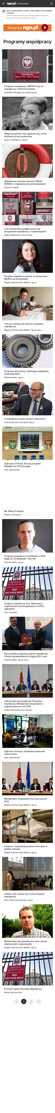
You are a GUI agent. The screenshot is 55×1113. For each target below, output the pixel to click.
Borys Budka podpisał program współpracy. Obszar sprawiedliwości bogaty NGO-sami (26, 655)
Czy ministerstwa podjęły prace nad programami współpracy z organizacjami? (25, 230)
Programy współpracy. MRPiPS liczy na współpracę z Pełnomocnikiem (23, 87)
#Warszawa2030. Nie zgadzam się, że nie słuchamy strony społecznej (25, 135)
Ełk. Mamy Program (14, 511)
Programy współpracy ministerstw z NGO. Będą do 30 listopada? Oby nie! (25, 557)
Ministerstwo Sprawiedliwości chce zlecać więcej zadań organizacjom (25, 942)
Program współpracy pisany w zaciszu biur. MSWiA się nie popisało (26, 277)
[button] (3, 3)
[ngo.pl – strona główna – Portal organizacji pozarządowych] (11, 4)
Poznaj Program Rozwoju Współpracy (23, 989)
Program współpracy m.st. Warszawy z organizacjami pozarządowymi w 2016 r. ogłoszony (24, 606)
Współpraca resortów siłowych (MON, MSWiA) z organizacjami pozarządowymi (25, 182)
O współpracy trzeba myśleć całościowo (24, 418)
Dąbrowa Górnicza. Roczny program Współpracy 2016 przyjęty (22, 465)
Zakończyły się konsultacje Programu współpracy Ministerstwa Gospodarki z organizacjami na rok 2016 (23, 704)
